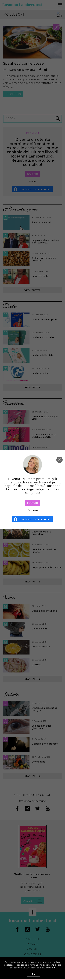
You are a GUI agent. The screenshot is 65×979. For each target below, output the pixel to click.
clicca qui (50, 968)
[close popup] (59, 460)
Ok (33, 974)
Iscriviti (32, 503)
